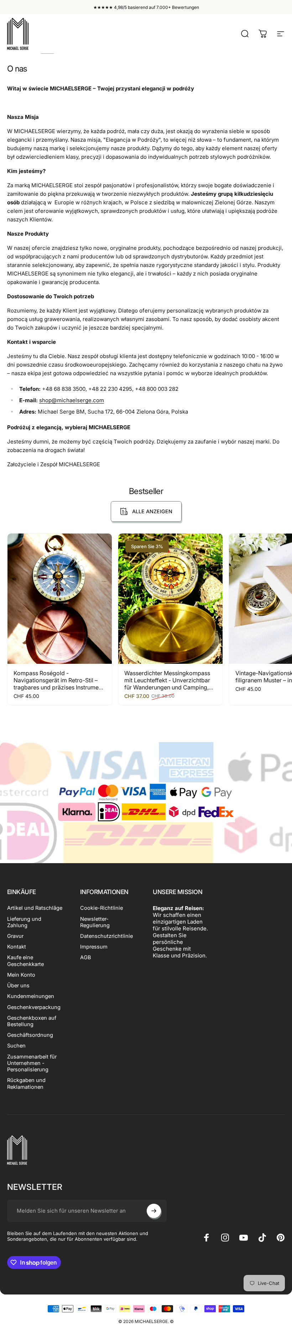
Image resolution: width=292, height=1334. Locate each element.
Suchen (16, 1045)
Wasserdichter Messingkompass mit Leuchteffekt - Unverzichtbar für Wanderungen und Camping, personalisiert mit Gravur (167, 683)
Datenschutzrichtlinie (106, 936)
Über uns (18, 985)
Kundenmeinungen (30, 996)
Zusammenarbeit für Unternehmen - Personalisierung (32, 1063)
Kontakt (16, 947)
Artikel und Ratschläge (34, 908)
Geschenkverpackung (34, 1007)
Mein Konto (21, 975)
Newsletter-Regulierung (95, 922)
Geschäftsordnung (30, 1035)
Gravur (15, 936)
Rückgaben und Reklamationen (26, 1083)
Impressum (94, 947)
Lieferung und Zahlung (24, 922)
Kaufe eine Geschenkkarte (25, 960)
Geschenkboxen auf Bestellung (31, 1021)
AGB (85, 957)
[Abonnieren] (154, 1211)
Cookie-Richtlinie (101, 908)
